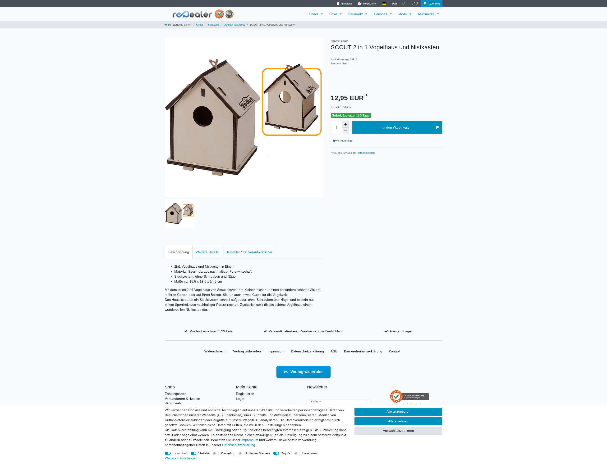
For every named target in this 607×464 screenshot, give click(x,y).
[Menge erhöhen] (345, 124)
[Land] (384, 3)
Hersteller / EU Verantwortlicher (248, 252)
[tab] (179, 252)
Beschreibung (178, 252)
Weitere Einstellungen (181, 458)
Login (240, 399)
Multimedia (426, 14)
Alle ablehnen (398, 421)
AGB (334, 351)
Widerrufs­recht (215, 351)
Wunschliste (344, 141)
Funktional (309, 453)
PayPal (286, 453)
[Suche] (404, 3)
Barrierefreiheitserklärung (363, 351)
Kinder (313, 14)
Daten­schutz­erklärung (307, 351)
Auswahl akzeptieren (398, 430)
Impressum (275, 351)
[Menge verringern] (345, 131)
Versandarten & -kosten (182, 399)
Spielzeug (213, 24)
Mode (403, 14)
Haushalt (381, 14)
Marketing (228, 453)
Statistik (204, 453)
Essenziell (179, 453)
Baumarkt (356, 14)
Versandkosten (366, 152)
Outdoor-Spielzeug (234, 24)
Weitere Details (207, 252)
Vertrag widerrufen (247, 351)
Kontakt (394, 351)
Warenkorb (173, 403)
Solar (333, 14)
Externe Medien (258, 453)
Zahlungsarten (176, 394)
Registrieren (245, 394)
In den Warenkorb (395, 127)
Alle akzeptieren (398, 411)
